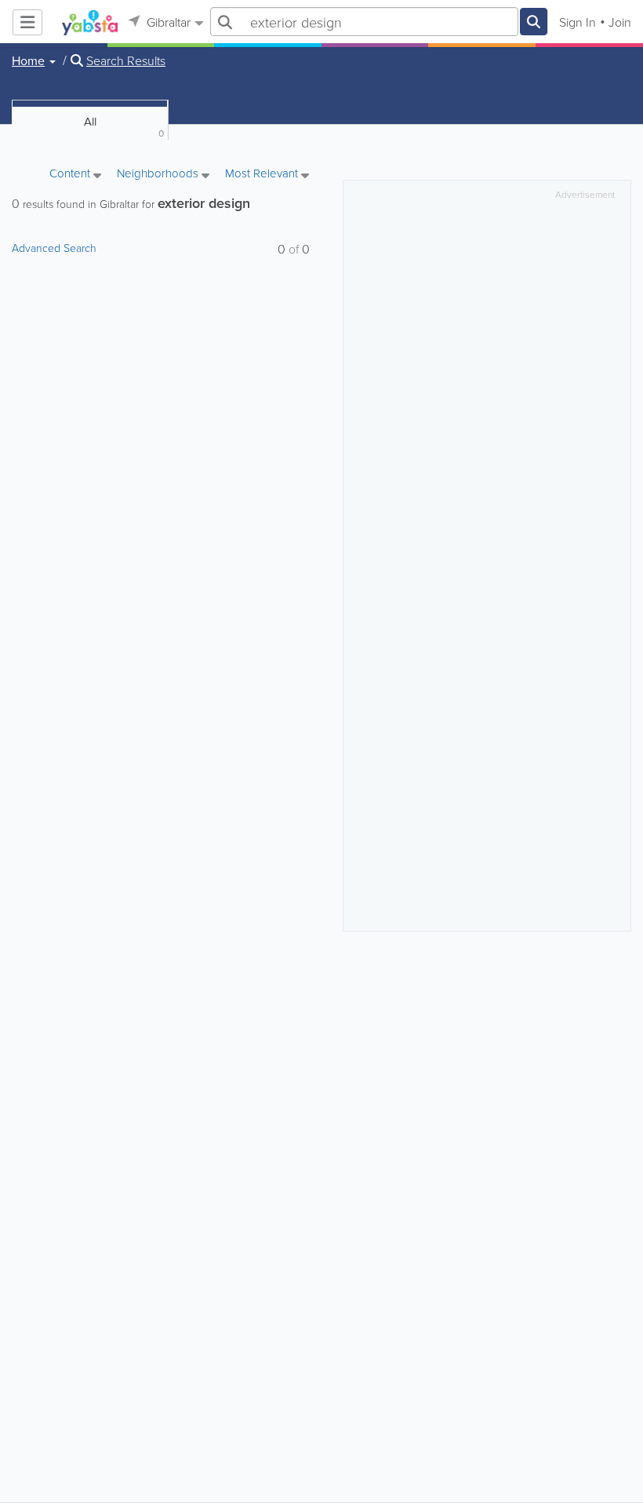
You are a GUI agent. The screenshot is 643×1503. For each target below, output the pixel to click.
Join (619, 22)
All (124, 126)
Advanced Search (54, 248)
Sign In (577, 22)
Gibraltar (167, 22)
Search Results (125, 60)
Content (71, 174)
